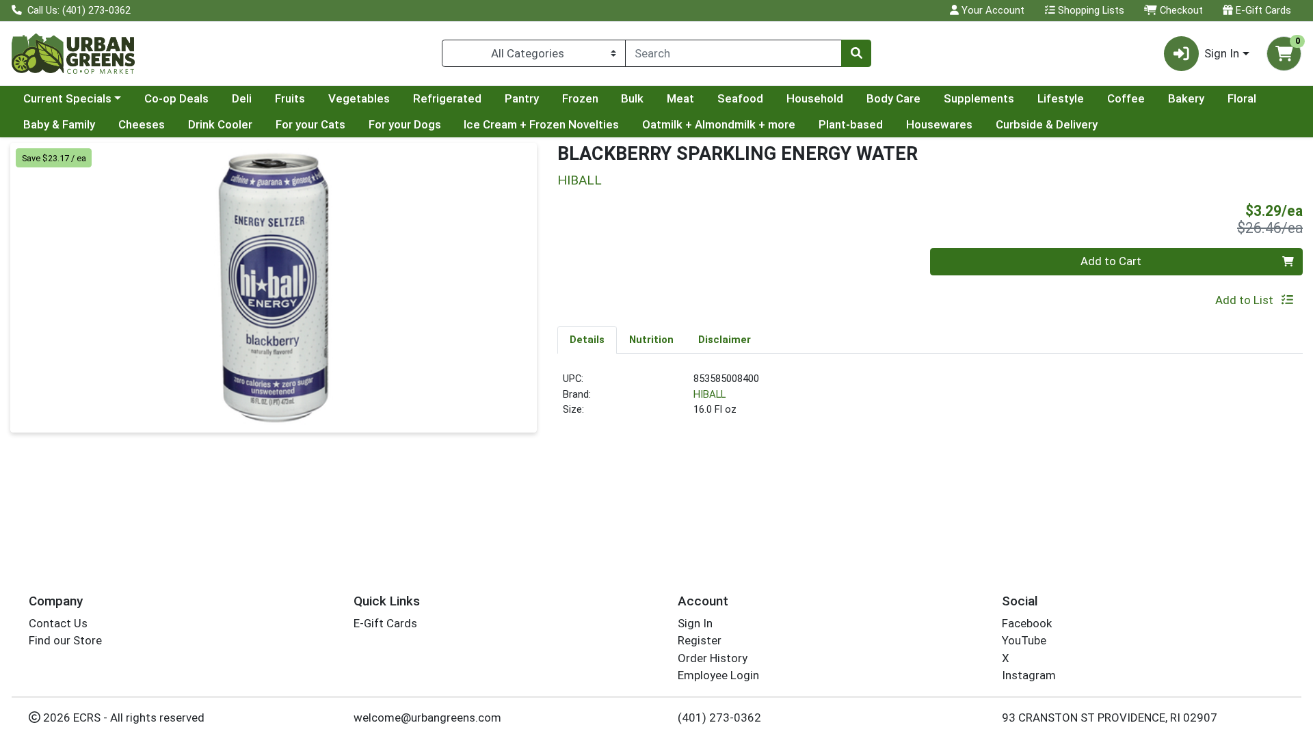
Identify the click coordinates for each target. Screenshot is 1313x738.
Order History (712, 658)
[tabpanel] (930, 399)
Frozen (580, 98)
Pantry (522, 98)
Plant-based (851, 124)
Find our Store (65, 640)
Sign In (695, 623)
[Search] (856, 53)
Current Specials (67, 98)
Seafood (740, 98)
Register (699, 640)
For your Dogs (405, 124)
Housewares (939, 124)
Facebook (1027, 623)
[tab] (587, 339)
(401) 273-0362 (719, 717)
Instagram (1029, 675)
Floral (1242, 98)
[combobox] (733, 53)
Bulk (632, 98)
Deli (242, 98)
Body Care (893, 98)
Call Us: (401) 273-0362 (78, 10)
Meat (680, 98)
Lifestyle (1060, 98)
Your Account (991, 10)
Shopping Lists (1089, 10)
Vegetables (359, 98)
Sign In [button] (1221, 53)
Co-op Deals (176, 98)
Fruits (290, 98)
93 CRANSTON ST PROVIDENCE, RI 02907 (1109, 717)
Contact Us (58, 623)
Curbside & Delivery (1047, 124)
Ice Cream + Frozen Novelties (541, 124)
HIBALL (709, 394)
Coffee (1126, 98)
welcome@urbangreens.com (427, 717)
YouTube (1024, 640)
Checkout (1180, 10)
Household (814, 98)
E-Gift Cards (1262, 10)
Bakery (1186, 98)
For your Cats (310, 124)
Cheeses (141, 124)
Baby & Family (59, 124)
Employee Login (718, 675)
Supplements (979, 98)
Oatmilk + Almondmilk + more (718, 124)
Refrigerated (447, 98)
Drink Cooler (220, 124)
